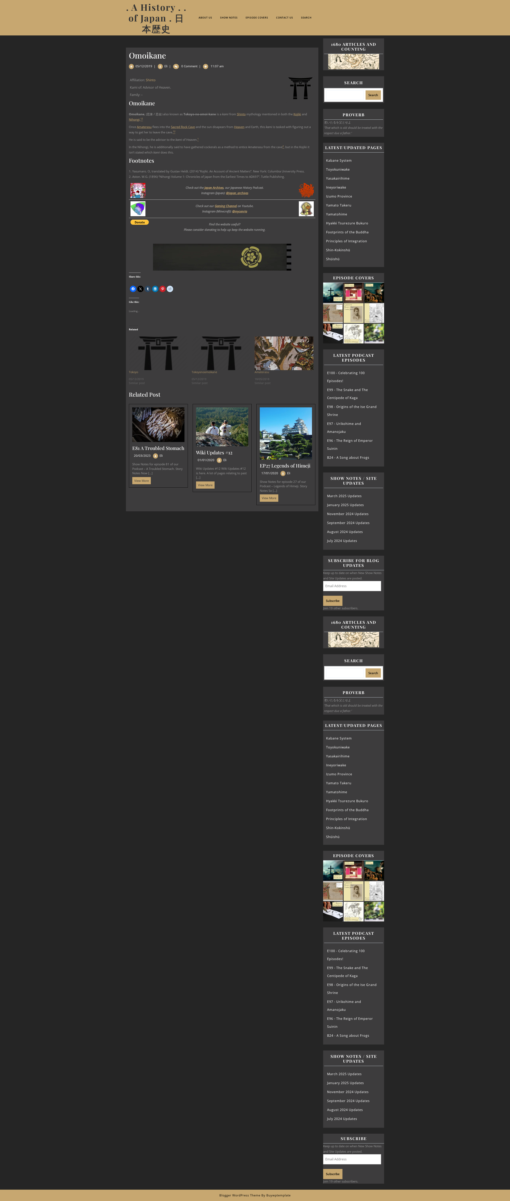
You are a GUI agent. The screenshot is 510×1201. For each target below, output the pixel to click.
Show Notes (229, 17)
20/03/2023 (142, 456)
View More (140, 480)
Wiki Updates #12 (214, 452)
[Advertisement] (222, 541)
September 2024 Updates (348, 523)
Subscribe (333, 601)
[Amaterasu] (284, 353)
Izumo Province (339, 196)
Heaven (239, 127)
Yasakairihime (338, 178)
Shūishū (333, 259)
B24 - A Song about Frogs (348, 457)
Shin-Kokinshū (338, 250)
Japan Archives (214, 188)
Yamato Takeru (338, 205)
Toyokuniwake (338, 169)
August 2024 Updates (345, 532)
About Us (205, 17)
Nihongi (134, 119)
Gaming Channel (226, 206)
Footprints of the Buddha (347, 232)
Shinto (151, 80)
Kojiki (297, 114)
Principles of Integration (346, 241)
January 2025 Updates (345, 505)
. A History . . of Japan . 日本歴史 (156, 17)
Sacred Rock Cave (183, 127)
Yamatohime (336, 214)
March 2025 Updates (344, 496)
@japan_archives (237, 193)
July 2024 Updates (342, 541)
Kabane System (339, 160)
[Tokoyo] (158, 353)
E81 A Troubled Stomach (158, 448)
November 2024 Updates (348, 514)
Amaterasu (144, 127)
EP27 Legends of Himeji (285, 465)
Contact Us (284, 17)
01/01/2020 (206, 460)
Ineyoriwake (336, 187)
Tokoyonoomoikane (204, 372)
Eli (166, 66)
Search (306, 17)
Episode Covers (257, 17)
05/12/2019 (143, 66)
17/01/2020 (269, 473)
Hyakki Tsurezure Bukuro (347, 223)
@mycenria (239, 211)
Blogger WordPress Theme (239, 1195)
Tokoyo (133, 372)
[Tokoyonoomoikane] (221, 353)
